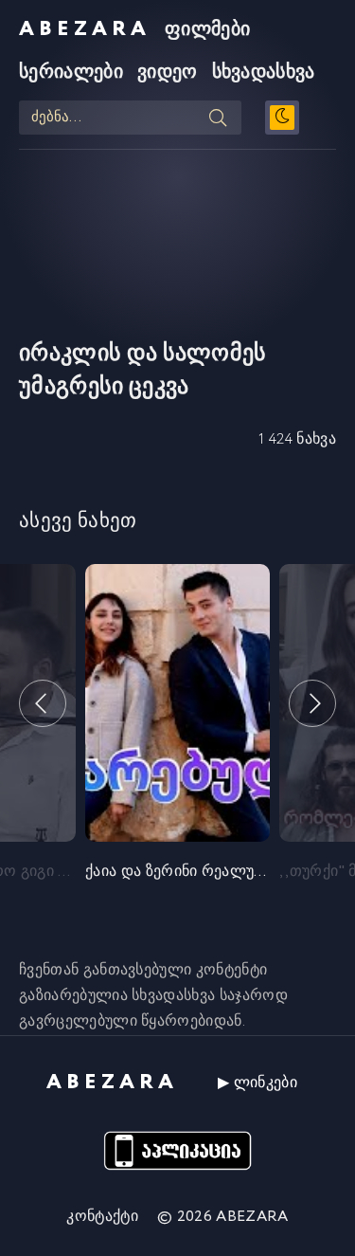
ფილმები (207, 30)
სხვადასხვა (263, 72)
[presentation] (42, 703)
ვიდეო (167, 72)
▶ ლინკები (257, 1083)
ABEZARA (85, 29)
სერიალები (71, 72)
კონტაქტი (102, 1217)
